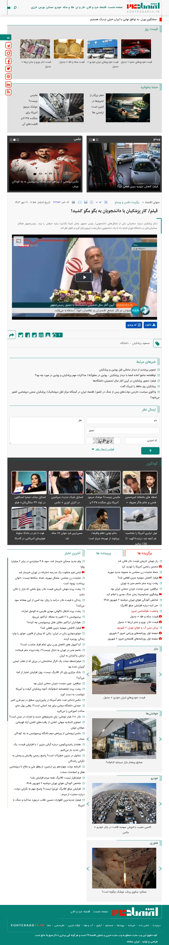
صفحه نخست (115, 7)
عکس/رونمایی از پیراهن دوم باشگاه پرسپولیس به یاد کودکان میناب (45, 184)
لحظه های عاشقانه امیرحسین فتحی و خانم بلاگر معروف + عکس (141, 502)
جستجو (109, 925)
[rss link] (8, 92)
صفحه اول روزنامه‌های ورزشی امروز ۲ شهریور (133, 633)
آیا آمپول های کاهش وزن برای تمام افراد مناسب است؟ (50, 644)
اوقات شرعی (74, 925)
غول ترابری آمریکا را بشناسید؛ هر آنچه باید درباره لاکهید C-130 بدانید (141, 538)
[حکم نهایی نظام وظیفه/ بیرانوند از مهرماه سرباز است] (103, 519)
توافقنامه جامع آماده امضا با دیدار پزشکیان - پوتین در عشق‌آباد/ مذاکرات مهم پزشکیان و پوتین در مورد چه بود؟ (95, 375)
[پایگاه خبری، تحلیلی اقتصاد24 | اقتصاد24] (136, 8)
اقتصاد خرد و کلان (96, 7)
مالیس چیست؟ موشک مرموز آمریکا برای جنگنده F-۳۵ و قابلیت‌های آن (104, 502)
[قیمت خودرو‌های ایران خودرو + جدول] (102, 48)
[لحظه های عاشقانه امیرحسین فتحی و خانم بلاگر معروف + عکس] (140, 483)
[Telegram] (34, 335)
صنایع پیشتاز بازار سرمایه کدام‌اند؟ (124, 762)
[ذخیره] (85, 202)
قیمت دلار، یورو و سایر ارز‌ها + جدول (36, 64)
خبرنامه (131, 925)
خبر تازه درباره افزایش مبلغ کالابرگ (139, 605)
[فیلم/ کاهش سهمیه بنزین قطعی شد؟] (124, 167)
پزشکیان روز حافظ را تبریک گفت (138, 386)
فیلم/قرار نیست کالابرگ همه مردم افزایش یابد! (55, 778)
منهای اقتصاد (152, 202)
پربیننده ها (103, 553)
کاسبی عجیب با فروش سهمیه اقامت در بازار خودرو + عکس (122, 830)
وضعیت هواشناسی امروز (144, 611)
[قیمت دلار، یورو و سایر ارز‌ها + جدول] (35, 48)
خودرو (58, 7)
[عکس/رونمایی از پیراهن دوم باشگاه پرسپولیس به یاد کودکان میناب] (45, 167)
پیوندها (120, 925)
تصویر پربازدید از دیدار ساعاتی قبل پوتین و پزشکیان (127, 370)
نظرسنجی (59, 925)
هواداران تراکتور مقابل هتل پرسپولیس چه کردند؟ (54, 622)
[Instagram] (41, 335)
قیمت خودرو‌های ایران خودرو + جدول (102, 64)
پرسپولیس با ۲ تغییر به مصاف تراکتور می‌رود (56, 617)
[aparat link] (8, 76)
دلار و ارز (80, 7)
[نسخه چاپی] (73, 202)
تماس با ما (144, 925)
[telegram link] (8, 45)
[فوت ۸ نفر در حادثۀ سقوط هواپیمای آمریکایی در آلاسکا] (29, 519)
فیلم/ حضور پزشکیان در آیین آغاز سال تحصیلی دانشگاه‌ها (124, 381)
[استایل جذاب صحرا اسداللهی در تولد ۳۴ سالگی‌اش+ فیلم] (29, 483)
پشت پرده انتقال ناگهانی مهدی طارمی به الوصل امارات (51, 611)
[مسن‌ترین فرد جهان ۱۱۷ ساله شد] (66, 519)
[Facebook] (27, 335)
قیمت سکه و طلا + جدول (71, 62)
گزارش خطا (48, 335)
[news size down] (91, 202)
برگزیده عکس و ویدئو (127, 202)
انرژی (34, 7)
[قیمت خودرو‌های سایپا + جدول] (136, 48)
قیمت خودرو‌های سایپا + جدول (136, 62)
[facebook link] (8, 61)
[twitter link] (8, 68)
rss (49, 925)
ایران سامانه (133, 941)
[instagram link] (8, 53)
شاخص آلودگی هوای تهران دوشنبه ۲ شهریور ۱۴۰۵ (131, 600)
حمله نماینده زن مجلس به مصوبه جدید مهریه (133, 572)
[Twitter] (20, 335)
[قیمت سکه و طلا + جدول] (69, 48)
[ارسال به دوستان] (79, 202)
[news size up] (105, 202)
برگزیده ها (145, 553)
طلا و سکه (68, 7)
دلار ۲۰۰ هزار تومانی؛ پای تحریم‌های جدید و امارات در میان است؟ (45, 717)
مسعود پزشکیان (141, 343)
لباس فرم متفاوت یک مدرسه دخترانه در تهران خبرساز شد (50, 572)
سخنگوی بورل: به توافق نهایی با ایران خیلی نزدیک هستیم (123, 19)
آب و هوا (88, 925)
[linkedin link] (8, 84)
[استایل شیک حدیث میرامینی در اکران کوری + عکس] (66, 483)
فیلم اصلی (143, 335)
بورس (41, 7)
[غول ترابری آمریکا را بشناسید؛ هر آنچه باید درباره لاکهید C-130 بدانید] (140, 519)
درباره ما (157, 925)
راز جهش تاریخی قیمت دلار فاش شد (138, 561)
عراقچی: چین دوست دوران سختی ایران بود (134, 589)
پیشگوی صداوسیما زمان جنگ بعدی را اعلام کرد (132, 594)
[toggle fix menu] (5, 37)
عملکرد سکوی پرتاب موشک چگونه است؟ (124, 892)
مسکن (49, 7)
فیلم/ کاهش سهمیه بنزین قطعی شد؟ (137, 186)
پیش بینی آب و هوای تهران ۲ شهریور (137, 628)
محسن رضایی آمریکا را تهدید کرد (140, 566)
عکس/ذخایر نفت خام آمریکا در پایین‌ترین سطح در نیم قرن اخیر (46, 700)
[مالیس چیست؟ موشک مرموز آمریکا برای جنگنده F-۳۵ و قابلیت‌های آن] (103, 483)
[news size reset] (99, 202)
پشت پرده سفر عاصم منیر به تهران (139, 583)
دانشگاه (124, 343)
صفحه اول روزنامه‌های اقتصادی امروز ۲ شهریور (133, 639)
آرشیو (99, 925)
